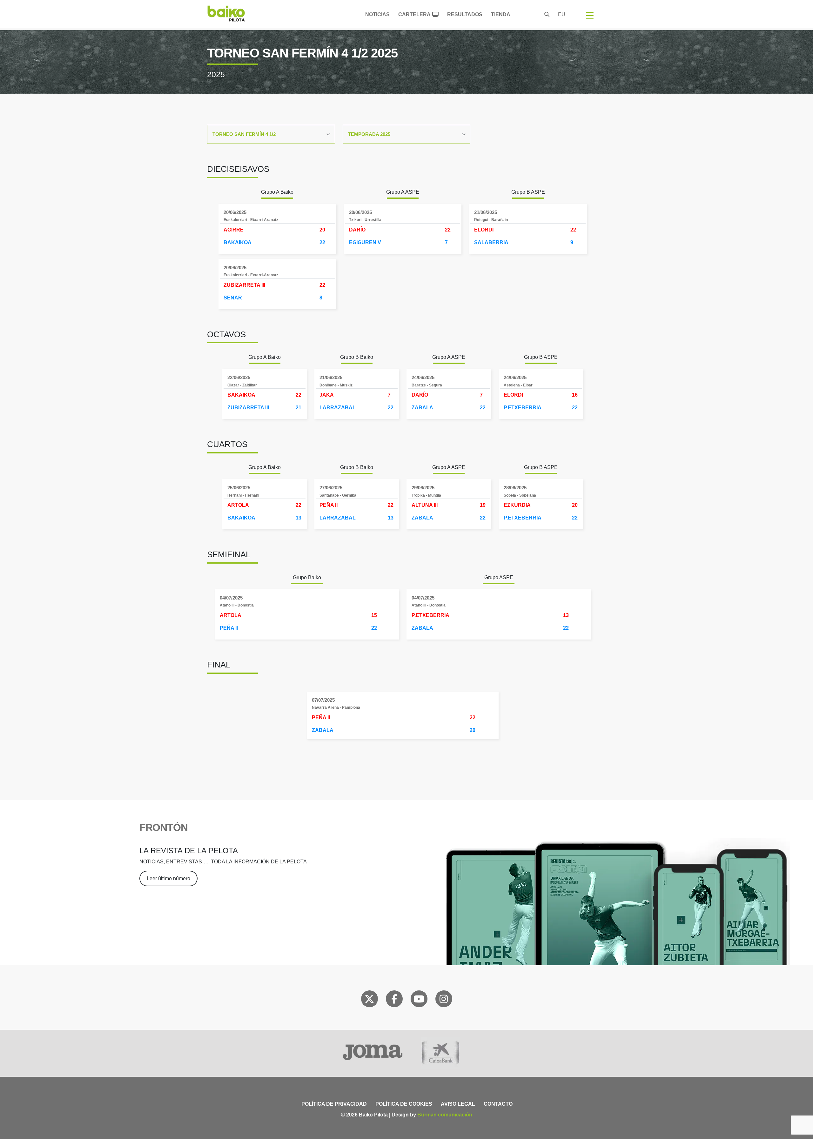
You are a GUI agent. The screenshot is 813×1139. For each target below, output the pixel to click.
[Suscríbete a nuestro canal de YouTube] (418, 1000)
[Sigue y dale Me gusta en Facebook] (394, 1000)
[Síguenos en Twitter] (369, 1000)
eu (561, 14)
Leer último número (168, 878)
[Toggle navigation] (590, 15)
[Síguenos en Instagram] (444, 1000)
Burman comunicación (444, 1114)
